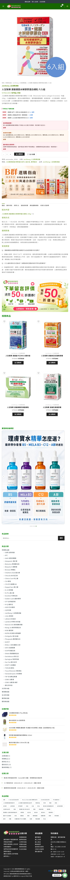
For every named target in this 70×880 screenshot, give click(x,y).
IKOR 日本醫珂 (10, 607)
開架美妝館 (5, 701)
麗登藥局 (38, 837)
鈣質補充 (57, 815)
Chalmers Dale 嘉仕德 (12, 573)
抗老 (33, 806)
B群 (4, 799)
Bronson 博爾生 (10, 570)
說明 (33, 112)
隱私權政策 (38, 851)
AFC (6, 555)
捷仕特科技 (9, 685)
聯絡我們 (38, 844)
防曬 (10, 819)
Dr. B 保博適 (9, 590)
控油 (38, 806)
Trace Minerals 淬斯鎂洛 (13, 671)
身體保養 (43, 815)
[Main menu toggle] (3, 6)
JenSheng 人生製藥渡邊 (13, 613)
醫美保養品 (5, 767)
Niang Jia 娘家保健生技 (13, 627)
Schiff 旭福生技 (10, 651)
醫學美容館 (5, 698)
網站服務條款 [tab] (34, 205)
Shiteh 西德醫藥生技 (12, 653)
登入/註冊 (35, 2)
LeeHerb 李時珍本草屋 (12, 622)
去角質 (5, 806)
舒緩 (28, 815)
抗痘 (27, 806)
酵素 (50, 815)
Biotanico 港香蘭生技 (12, 564)
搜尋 (61, 538)
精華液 (22, 812)
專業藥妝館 (5, 692)
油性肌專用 (60, 806)
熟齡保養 (41, 809)
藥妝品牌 (28, 2)
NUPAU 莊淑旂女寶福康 (13, 633)
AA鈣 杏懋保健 (10, 552)
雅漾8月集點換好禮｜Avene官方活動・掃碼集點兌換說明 (23, 778)
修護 (50, 803)
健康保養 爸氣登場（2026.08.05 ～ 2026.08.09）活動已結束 (24, 788)
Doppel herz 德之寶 (11, 587)
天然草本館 (5, 688)
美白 (16, 815)
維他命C (43, 812)
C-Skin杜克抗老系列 (14, 799)
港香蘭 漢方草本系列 (24, 809)
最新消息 (5, 764)
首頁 (3, 83)
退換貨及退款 (39, 847)
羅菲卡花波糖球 (7, 815)
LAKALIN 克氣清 (10, 619)
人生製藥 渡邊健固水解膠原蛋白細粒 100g (16, 214)
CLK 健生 (8, 581)
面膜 (31, 819)
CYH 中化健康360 (11, 584)
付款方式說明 (39, 849)
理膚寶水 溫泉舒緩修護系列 (10, 812)
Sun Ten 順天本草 (11, 662)
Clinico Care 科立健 (11, 578)
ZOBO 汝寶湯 (9, 679)
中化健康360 (56, 799)
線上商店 (38, 842)
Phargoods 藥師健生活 (12, 639)
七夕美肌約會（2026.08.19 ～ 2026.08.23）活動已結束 (22, 783)
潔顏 (34, 809)
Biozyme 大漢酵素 (11, 567)
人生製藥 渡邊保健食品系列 (25, 803)
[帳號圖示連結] (67, 6)
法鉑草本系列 (6, 809)
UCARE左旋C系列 (45, 799)
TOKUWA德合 (9, 668)
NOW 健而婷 (9, 630)
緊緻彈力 (51, 812)
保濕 (44, 803)
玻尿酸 (48, 809)
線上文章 (38, 839)
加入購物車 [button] (18, 363)
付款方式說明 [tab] (44, 205)
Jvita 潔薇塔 (9, 616)
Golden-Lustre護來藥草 (13, 599)
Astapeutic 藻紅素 (11, 561)
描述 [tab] (3, 205)
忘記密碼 (42, 2)
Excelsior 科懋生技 (11, 596)
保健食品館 (5, 550)
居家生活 (5, 762)
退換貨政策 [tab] (24, 205)
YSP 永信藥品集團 (11, 677)
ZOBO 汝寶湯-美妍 (11, 682)
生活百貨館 (5, 695)
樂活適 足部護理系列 (48, 806)
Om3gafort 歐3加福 (11, 636)
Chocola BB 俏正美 (11, 575)
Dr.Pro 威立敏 (9, 593)
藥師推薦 (35, 815)
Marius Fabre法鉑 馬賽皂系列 (29, 799)
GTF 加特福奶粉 (10, 601)
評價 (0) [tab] (16, 205)
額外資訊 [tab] (9, 205)
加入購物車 (19, 154)
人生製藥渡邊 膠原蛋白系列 (15, 162)
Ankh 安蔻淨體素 (10, 558)
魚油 (44, 819)
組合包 (29, 812)
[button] (29, 526)
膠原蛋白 (34, 162)
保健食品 (5, 759)
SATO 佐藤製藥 (10, 648)
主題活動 (5, 756)
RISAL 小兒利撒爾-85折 (13, 645)
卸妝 (56, 803)
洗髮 (14, 809)
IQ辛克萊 (8, 610)
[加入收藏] (4, 321)
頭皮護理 (37, 819)
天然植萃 (20, 806)
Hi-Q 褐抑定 (9, 604)
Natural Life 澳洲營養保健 (14, 625)
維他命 (36, 812)
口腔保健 (12, 806)
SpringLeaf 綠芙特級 (12, 659)
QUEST (7, 642)
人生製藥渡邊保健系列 (9, 803)
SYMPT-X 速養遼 (10, 665)
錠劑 (4, 819)
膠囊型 (22, 815)
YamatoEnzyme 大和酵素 (13, 674)
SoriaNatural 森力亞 (12, 656)
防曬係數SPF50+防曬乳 (20, 819)
